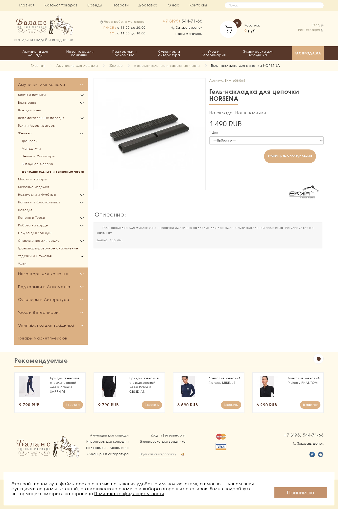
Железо (116, 66)
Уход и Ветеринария (213, 53)
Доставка (148, 5)
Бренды (94, 5)
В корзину (73, 405)
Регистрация (309, 30)
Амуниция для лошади (35, 53)
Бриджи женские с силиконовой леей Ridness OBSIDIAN (144, 384)
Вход (316, 25)
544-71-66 (182, 21)
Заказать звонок (189, 27)
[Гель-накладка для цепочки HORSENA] (150, 134)
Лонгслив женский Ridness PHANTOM (304, 380)
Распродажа (307, 53)
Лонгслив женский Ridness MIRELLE (225, 380)
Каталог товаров (61, 5)
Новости (121, 5)
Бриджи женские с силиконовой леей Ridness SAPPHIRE (65, 384)
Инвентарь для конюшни (80, 53)
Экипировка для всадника (258, 53)
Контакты (198, 5)
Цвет (216, 132)
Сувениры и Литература (169, 53)
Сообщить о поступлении (290, 156)
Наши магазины (188, 34)
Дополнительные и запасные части (167, 66)
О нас (174, 5)
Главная (27, 5)
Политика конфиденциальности (129, 493)
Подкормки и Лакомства (124, 53)
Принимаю (300, 492)
